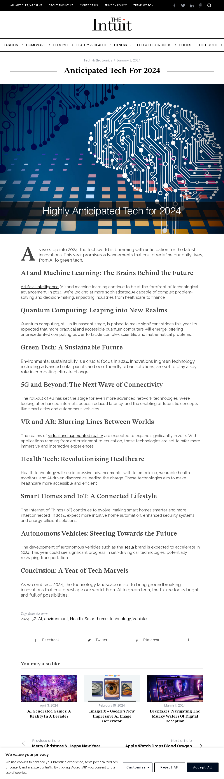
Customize (136, 767)
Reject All (170, 767)
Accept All (202, 767)
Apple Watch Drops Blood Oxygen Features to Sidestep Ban (158, 746)
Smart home (96, 618)
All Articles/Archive (26, 5)
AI (40, 618)
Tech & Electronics (98, 60)
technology (120, 618)
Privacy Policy (116, 5)
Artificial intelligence (40, 286)
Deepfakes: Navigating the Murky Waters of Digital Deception (175, 716)
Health (76, 618)
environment (56, 618)
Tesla (129, 547)
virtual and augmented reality (75, 435)
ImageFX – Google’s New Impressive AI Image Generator (112, 716)
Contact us (89, 5)
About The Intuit (61, 5)
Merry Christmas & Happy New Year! (67, 743)
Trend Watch (143, 5)
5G (34, 618)
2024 (25, 618)
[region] (112, 763)
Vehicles (140, 618)
